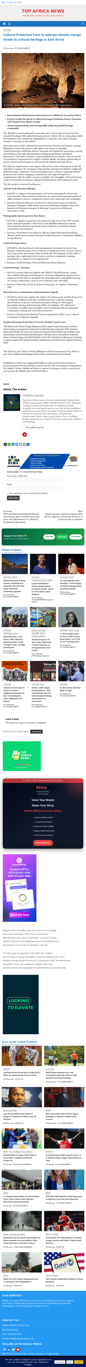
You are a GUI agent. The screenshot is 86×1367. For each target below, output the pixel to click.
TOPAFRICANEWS (23, 48)
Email (9, 484)
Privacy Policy (20, 1354)
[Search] (82, 24)
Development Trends (39, 580)
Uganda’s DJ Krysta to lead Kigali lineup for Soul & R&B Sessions (31, 941)
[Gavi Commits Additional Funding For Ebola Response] (64, 1262)
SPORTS (49, 1152)
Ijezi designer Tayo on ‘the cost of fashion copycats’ (25, 945)
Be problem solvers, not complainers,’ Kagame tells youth (28, 964)
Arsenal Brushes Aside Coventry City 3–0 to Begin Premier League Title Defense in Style (63, 1158)
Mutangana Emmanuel (41, 656)
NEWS (14, 577)
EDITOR (20, 1079)
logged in (22, 723)
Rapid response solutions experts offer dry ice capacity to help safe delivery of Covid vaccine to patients (63, 515)
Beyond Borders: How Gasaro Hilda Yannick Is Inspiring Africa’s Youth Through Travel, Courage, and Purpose (14, 642)
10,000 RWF (75, 536)
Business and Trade (38, 630)
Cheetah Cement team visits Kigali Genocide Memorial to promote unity (34, 968)
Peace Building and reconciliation (20, 1152)
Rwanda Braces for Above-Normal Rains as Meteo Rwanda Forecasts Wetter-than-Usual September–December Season (21, 1240)
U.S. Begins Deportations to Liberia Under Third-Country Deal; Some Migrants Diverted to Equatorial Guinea (21, 1199)
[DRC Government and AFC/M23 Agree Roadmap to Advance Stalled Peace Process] (64, 1097)
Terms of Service (36, 1354)
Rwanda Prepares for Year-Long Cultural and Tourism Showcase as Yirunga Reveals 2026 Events (41, 645)
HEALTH (6, 1069)
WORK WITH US (43, 843)
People (76, 630)
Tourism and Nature (39, 636)
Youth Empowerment (10, 633)
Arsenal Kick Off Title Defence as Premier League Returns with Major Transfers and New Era (64, 1240)
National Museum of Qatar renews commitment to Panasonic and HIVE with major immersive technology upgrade (14, 586)
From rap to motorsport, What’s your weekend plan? (26, 934)
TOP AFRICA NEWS (43, 11)
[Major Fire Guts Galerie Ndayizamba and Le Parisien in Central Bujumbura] (22, 1262)
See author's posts (35, 427)
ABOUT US (7, 1354)
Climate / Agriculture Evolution (14, 1234)
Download (36, 732)
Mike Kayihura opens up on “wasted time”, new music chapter (30, 938)
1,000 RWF (49, 536)
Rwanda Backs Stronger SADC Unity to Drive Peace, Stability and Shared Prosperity (19, 1158)
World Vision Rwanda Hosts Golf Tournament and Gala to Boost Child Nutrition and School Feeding (61, 1075)
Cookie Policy (52, 1354)
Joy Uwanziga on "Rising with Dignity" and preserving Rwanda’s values (34, 957)
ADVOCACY (50, 1069)
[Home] (4, 24)
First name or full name (17, 476)
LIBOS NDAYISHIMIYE (22, 1164)
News (42, 684)
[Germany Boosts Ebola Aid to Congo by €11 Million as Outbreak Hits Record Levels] (22, 1056)
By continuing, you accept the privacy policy (28, 493)
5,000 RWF (62, 537)
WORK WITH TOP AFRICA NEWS (16, 732)
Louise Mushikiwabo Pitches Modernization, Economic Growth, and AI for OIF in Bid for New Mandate (42, 588)
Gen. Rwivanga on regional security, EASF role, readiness (28, 953)
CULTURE (7, 30)
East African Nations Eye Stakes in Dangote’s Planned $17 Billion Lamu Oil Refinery (19, 1116)
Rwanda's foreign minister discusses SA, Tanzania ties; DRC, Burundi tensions (37, 960)
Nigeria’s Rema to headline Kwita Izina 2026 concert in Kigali (29, 930)
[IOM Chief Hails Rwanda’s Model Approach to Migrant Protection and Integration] (64, 1180)
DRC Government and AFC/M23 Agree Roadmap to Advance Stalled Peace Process (62, 1116)
